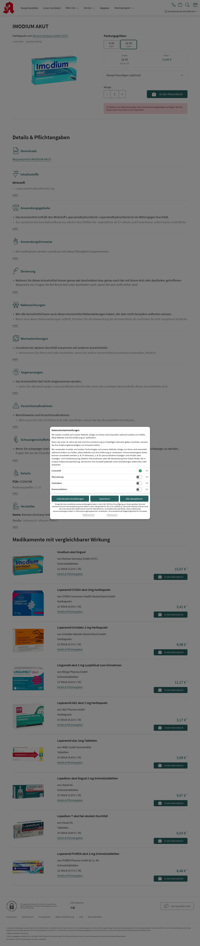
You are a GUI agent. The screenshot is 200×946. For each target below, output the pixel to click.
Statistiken (57, 483)
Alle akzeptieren (134, 498)
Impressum (112, 515)
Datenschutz (88, 515)
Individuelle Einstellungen (70, 498)
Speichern (104, 498)
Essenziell (56, 470)
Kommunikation (59, 489)
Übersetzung (57, 476)
